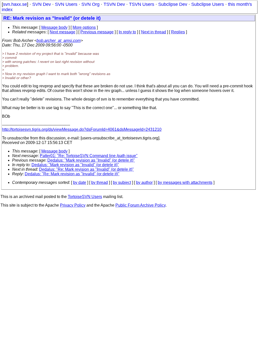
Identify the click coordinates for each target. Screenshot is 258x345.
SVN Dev (41, 4)
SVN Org (90, 4)
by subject (122, 182)
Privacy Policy (72, 205)
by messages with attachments (185, 182)
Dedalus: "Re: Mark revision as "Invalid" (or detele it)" (86, 169)
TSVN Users (141, 4)
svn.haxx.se (15, 4)
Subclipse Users (207, 4)
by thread (99, 182)
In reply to (127, 32)
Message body (54, 27)
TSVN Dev (114, 4)
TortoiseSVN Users (85, 196)
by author (144, 182)
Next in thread (153, 32)
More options (84, 27)
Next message (62, 32)
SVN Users (66, 4)
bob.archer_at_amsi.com (59, 40)
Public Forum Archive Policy (140, 205)
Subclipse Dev (172, 4)
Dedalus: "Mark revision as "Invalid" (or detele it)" (91, 160)
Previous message (97, 32)
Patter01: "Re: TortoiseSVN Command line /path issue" (89, 156)
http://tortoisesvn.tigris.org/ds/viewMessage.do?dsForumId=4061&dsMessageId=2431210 (82, 129)
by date (79, 182)
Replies (178, 32)
